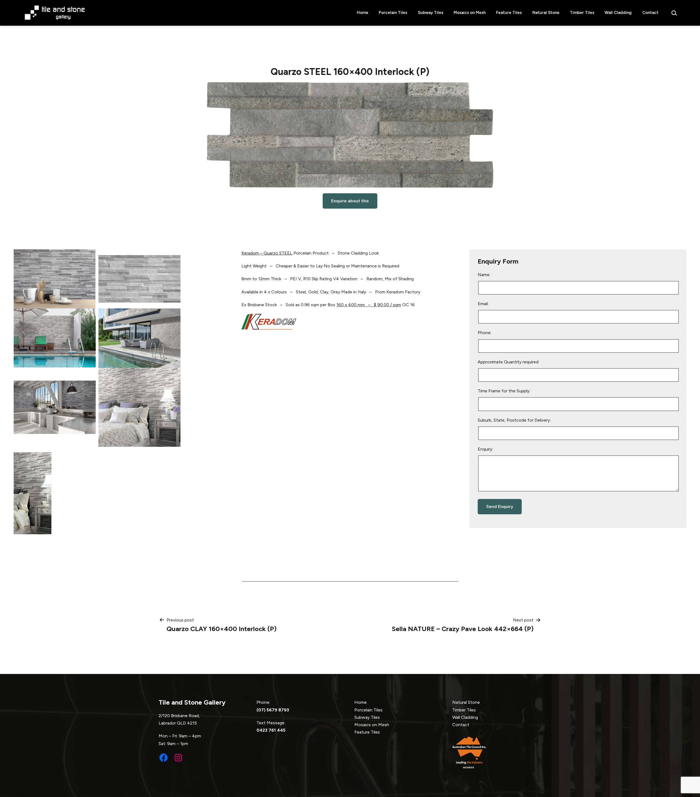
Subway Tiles (430, 12)
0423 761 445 (270, 730)
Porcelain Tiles (393, 12)
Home (362, 12)
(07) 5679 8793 (272, 710)
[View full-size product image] (350, 135)
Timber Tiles (582, 12)
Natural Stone (545, 12)
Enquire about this (350, 200)
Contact (650, 12)
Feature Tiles (509, 12)
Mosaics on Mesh (470, 12)
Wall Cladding (618, 12)
